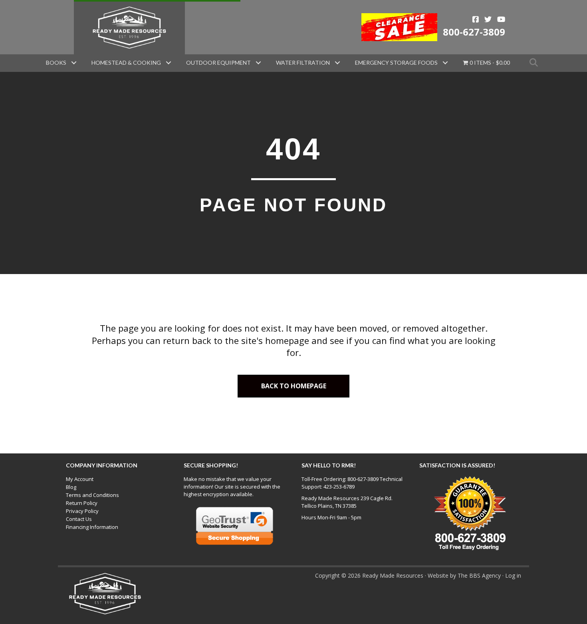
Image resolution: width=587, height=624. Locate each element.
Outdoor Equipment (218, 62)
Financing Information (92, 527)
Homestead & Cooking (126, 62)
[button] (73, 62)
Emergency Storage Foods (396, 62)
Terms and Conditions (92, 495)
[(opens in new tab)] (399, 26)
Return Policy (81, 503)
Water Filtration (303, 62)
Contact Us (79, 519)
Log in (513, 575)
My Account (79, 479)
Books (56, 62)
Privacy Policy (82, 511)
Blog (71, 487)
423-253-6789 (339, 486)
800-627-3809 (474, 31)
